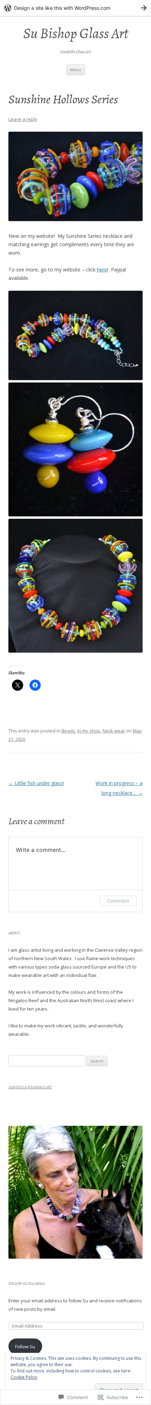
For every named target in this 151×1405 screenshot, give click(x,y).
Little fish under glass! (36, 783)
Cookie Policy (24, 1377)
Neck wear (114, 731)
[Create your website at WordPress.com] (75, 8)
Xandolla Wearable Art (30, 1087)
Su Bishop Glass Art (75, 33)
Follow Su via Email (26, 1283)
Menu (75, 69)
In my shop (88, 731)
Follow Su (25, 1346)
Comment (118, 901)
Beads (68, 731)
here (102, 269)
